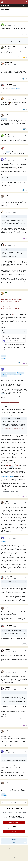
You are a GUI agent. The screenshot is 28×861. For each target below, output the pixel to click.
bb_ (17, 418)
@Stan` (13, 88)
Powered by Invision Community (14, 858)
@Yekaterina (4, 118)
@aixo (12, 466)
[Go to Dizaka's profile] (2, 369)
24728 (12, 314)
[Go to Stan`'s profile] (2, 148)
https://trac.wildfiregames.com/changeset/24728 (11, 299)
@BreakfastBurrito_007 (11, 372)
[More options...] (25, 25)
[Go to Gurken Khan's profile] (2, 85)
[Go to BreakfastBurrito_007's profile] (2, 47)
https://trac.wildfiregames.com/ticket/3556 (10, 301)
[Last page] (26, 19)
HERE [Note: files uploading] (12, 465)
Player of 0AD (8, 62)
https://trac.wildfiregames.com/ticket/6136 (10, 308)
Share (14, 839)
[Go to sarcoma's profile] (2, 98)
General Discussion (14, 14)
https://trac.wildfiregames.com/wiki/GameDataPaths (12, 168)
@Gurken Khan (4, 374)
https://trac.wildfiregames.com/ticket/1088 (10, 306)
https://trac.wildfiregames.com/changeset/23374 (11, 303)
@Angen (7, 476)
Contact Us (14, 856)
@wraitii (3, 358)
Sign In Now (14, 831)
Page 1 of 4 (13, 18)
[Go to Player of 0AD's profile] (2, 63)
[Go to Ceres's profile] (2, 115)
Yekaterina (8, 244)
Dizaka (6, 368)
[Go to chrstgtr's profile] (2, 24)
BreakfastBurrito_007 (11, 46)
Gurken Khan (8, 84)
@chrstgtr (4, 372)
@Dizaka (3, 355)
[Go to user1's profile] (2, 293)
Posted (10, 25)
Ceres (6, 114)
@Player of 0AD (20, 372)
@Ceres (15, 374)
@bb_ (20, 374)
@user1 (17, 88)
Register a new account (14, 822)
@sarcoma (11, 374)
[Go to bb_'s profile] (2, 159)
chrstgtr (4, 12)
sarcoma (7, 97)
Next (23, 18)
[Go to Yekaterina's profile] (2, 244)
